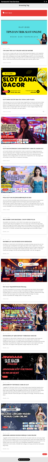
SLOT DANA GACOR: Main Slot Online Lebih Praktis (18, 99)
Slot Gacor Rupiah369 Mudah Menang (14, 287)
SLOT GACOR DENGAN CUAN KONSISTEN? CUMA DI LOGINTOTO (23, 148)
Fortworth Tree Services (10, 1)
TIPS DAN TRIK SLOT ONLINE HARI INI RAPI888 (18, 50)
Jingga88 (5, 376)
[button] (46, 1)
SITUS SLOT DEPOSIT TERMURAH (9, 140)
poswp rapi (5, 298)
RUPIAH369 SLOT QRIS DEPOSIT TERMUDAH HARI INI (19, 336)
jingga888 (5, 91)
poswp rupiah (6, 160)
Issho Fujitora (7, 62)
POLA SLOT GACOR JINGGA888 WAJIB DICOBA (17, 197)
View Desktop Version (24, 459)
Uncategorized (6, 278)
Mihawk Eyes (6, 231)
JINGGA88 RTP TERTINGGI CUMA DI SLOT (16, 385)
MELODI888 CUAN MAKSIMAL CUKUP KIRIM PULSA (19, 219)
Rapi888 (5, 42)
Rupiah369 (5, 327)
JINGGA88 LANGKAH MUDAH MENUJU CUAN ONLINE (19, 435)
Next (44, 454)
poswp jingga (6, 209)
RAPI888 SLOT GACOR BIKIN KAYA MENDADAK (17, 241)
